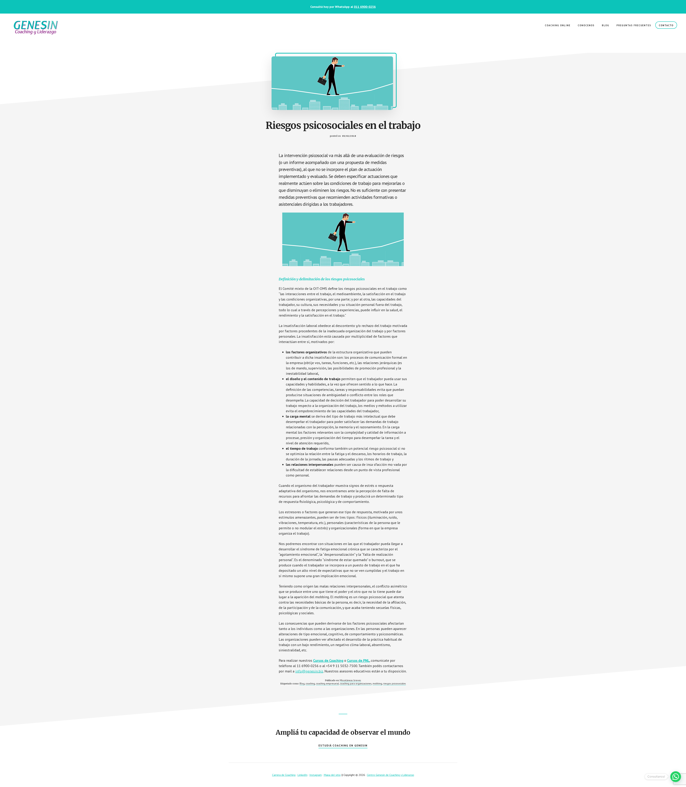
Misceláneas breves (350, 680)
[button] (675, 776)
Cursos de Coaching (328, 660)
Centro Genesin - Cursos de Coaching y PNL (36, 28)
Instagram (315, 775)
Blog (302, 683)
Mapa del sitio (332, 775)
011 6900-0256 (365, 7)
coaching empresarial (327, 683)
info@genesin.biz (309, 671)
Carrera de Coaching (283, 775)
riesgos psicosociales (394, 683)
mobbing (377, 683)
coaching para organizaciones (356, 683)
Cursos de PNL (358, 660)
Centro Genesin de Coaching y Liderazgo (390, 775)
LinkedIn (302, 775)
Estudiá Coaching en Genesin (343, 745)
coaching (310, 683)
